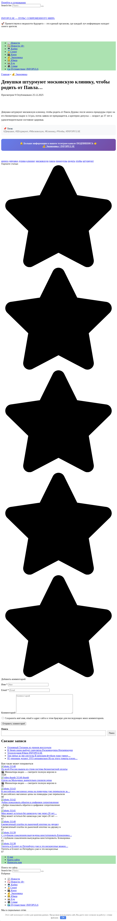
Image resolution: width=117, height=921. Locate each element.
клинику (30, 161)
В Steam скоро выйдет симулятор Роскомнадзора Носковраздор (40, 750)
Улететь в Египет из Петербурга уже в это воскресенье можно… (34, 846)
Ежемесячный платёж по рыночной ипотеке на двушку (30, 824)
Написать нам (14, 862)
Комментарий (8, 712)
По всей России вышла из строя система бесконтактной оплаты (34, 769)
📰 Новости (13, 43)
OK (63, 917)
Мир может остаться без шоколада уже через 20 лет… (29, 813)
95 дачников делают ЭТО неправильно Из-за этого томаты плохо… (42, 758)
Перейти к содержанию (13, 2)
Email (5, 690)
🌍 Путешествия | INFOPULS (22, 69)
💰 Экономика (15, 57)
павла (52, 161)
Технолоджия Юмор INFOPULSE (24, 753)
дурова (22, 161)
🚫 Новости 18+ (15, 46)
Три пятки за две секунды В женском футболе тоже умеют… (39, 755)
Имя (4, 684)
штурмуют (88, 161)
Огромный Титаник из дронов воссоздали (29, 747)
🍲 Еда (11, 63)
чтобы (79, 161)
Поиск (4, 729)
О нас (10, 857)
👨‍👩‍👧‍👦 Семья (12, 66)
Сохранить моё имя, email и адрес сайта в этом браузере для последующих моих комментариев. (54, 718)
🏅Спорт (12, 51)
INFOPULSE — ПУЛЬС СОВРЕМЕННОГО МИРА (28, 18)
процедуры (61, 161)
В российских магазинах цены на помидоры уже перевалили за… (35, 791)
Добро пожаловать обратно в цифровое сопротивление (30, 802)
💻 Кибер (12, 48)
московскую (42, 161)
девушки (13, 161)
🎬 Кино (12, 54)
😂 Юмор (12, 60)
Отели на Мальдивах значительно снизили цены (26, 780)
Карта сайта (13, 859)
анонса (4, 161)
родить (71, 161)
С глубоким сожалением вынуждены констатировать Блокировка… (36, 835)
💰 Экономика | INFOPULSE (59, 146)
